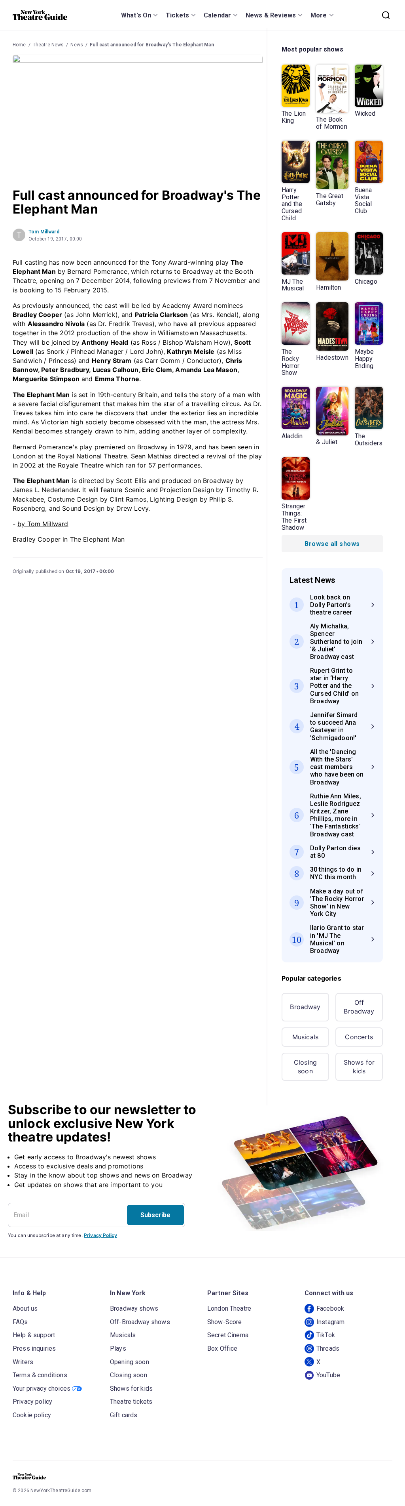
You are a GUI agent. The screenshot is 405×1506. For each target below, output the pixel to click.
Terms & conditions (40, 1375)
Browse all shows (332, 544)
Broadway (305, 1007)
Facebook (330, 1308)
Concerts (359, 1037)
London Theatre (229, 1308)
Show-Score (224, 1322)
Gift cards (124, 1415)
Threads (327, 1348)
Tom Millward (43, 232)
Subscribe (155, 1215)
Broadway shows (134, 1308)
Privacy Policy (100, 1235)
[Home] (40, 15)
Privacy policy (32, 1401)
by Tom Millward (42, 524)
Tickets (177, 15)
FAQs (20, 1322)
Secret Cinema (227, 1335)
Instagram (330, 1322)
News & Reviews (271, 15)
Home (19, 45)
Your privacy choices (41, 1388)
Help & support (34, 1335)
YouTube (328, 1375)
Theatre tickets (131, 1401)
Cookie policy (32, 1415)
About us (25, 1308)
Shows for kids (359, 1066)
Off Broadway (359, 1006)
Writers (23, 1362)
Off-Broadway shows (140, 1322)
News (76, 45)
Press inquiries (34, 1348)
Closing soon (305, 1066)
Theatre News (48, 45)
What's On (136, 15)
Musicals (305, 1037)
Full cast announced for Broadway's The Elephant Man (152, 45)
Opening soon (129, 1362)
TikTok (325, 1335)
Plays (118, 1348)
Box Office (222, 1348)
